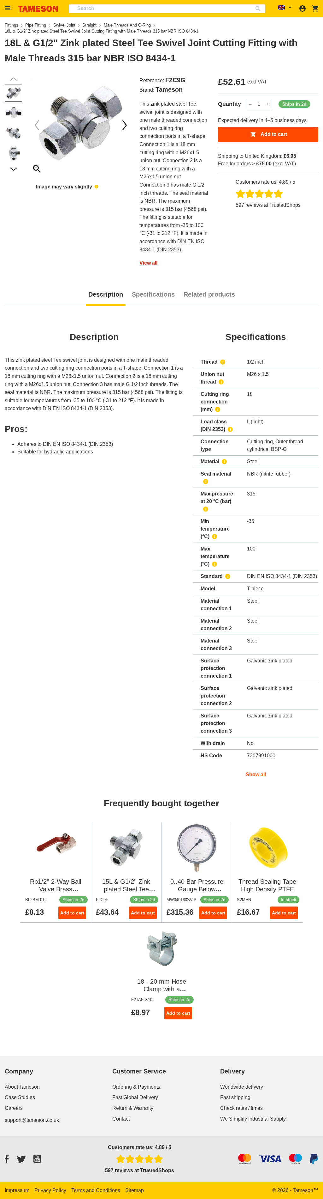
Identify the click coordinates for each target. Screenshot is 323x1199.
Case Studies (20, 1097)
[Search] (259, 8)
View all (148, 263)
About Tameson (22, 1087)
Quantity (229, 104)
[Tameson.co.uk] (38, 9)
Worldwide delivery (241, 1087)
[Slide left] (124, 125)
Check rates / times (241, 1108)
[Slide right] (36, 125)
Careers (14, 1108)
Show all (256, 774)
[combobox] (167, 8)
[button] (8, 8)
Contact (121, 1119)
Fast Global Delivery (135, 1097)
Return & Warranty (132, 1108)
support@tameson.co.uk (32, 1120)
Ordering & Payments (136, 1087)
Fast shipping (235, 1097)
